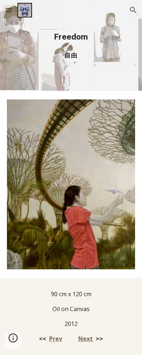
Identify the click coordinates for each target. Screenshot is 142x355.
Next (85, 339)
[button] (8, 10)
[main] (71, 45)
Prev (55, 339)
